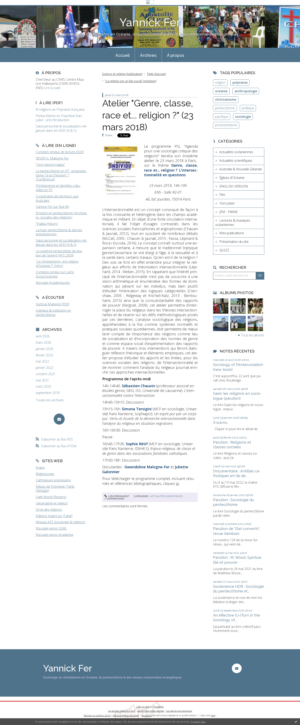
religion (220, 82)
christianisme (225, 99)
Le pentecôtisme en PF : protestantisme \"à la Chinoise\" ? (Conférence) (61, 175)
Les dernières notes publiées (150, 710)
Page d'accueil (156, 74)
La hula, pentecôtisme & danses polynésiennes (59, 232)
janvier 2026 (44, 349)
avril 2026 (43, 336)
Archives (148, 55)
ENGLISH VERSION (233, 186)
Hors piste (226, 203)
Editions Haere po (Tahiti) (54, 516)
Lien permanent (118, 496)
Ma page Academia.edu (53, 282)
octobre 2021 (46, 374)
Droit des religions (49, 509)
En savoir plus (198, 721)
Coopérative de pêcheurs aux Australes (57, 198)
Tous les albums (252, 335)
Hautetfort (158, 706)
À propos (175, 55)
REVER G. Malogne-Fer (52, 158)
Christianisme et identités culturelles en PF (58, 187)
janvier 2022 (44, 368)
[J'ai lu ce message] (296, 721)
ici (177, 483)
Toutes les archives (50, 400)
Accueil (122, 55)
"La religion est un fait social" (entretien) (130, 81)
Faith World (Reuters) (51, 497)
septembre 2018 (48, 393)
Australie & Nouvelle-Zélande (240, 169)
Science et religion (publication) (122, 74)
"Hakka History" (47, 223)
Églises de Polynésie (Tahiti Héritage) (55, 488)
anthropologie (245, 91)
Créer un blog (142, 706)
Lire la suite (52, 88)
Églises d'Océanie (231, 177)
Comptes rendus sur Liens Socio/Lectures (55, 274)
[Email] (59, 419)
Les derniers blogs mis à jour (121, 710)
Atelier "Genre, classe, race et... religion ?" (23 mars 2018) (147, 115)
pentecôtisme (225, 108)
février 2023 (44, 355)
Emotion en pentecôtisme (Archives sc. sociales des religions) (61, 215)
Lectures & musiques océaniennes (232, 222)
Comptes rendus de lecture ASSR (60, 152)
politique (248, 108)
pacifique (221, 116)
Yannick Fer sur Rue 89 (52, 206)
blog (213, 715)
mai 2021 (42, 380)
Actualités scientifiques (166, 496)
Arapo (40, 467)
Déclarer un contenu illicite (97, 715)
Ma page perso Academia (54, 534)
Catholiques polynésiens (53, 480)
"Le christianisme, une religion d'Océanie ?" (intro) (57, 263)
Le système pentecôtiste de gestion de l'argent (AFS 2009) (59, 253)
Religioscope (45, 474)
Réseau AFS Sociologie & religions (60, 522)
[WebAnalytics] (150, 2)
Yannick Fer (150, 22)
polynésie (240, 82)
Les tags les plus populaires (179, 710)
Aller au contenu (14, 9)
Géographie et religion (52, 503)
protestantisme (226, 125)
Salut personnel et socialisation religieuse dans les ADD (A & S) (61, 242)
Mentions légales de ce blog (126, 715)
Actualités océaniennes (236, 152)
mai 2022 (42, 361)
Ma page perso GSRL (51, 528)
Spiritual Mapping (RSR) (52, 304)
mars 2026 (43, 342)
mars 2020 (43, 386)
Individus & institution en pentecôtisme (53, 312)
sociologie (243, 116)
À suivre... (221, 422)
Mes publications (231, 233)
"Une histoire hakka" (50, 164)
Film (222, 194)
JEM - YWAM (228, 212)
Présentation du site (234, 241)
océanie (221, 91)
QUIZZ (224, 250)
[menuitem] (122, 55)
